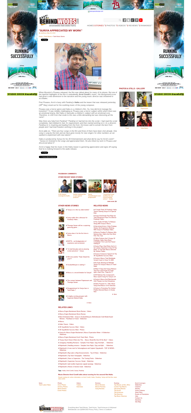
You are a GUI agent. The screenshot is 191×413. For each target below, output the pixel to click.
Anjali (127, 108)
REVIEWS (133, 25)
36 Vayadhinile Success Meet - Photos (72, 330)
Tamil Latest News (45, 385)
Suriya (76, 370)
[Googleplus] (132, 20)
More (89, 303)
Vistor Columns (140, 390)
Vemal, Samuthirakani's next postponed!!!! (94, 196)
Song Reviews (99, 388)
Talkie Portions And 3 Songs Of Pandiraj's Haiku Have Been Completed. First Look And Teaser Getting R (104, 241)
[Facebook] (124, 20)
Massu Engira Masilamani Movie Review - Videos (75, 311)
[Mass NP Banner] (95, 9)
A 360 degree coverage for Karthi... (64, 195)
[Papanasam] (144, 106)
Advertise (138, 400)
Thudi (127, 128)
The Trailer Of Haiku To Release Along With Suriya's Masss (105, 222)
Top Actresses (118, 392)
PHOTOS (111, 25)
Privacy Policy (93, 409)
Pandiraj (81, 370)
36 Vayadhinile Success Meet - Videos (72, 327)
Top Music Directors (120, 396)
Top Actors (117, 390)
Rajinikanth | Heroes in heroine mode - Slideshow (75, 367)
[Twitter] (128, 20)
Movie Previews (100, 387)
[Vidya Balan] (144, 126)
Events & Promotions (142, 394)
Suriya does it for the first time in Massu (77, 234)
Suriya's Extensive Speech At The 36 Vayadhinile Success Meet (105, 254)
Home (41, 36)
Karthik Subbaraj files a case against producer (79, 196)
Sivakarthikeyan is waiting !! (76, 265)
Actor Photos (62, 385)
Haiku (64, 370)
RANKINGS (146, 25)
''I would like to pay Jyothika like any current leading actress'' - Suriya (108, 197)
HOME (90, 25)
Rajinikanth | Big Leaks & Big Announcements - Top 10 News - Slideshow (83, 353)
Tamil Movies (48, 36)
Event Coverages (140, 383)
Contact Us (138, 398)
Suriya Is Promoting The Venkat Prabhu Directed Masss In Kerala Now (104, 289)
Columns (138, 387)
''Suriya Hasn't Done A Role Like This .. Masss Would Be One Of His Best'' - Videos (86, 340)
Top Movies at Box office (122, 385)
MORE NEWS (110, 201)
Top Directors (118, 394)
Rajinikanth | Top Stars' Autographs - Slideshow (75, 355)
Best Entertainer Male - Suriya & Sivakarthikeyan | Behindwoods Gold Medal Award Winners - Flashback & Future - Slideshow (86, 318)
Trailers (78, 385)
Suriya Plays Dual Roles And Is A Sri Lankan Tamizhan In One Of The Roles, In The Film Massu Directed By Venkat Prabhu (105, 248)
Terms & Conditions (105, 409)
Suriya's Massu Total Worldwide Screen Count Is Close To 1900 (104, 259)
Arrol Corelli (70, 370)
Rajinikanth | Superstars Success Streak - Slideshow (76, 361)
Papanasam (144, 108)
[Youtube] (141, 20)
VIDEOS (122, 25)
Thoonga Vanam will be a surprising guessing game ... (78, 226)
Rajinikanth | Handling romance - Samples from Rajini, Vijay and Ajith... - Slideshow (86, 345)
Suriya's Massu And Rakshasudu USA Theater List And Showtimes (105, 280)
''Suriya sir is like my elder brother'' (78, 210)
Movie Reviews (100, 385)
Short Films (138, 392)
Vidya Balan (144, 128)
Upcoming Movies (120, 388)
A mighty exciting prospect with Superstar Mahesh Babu (77, 297)
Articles (137, 388)
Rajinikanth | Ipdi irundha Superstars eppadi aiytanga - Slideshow (80, 364)
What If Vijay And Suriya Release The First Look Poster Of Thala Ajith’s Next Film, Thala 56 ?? (105, 270)
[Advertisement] (69, 166)
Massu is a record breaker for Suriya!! (79, 272)
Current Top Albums (120, 387)
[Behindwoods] (52, 412)
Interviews (79, 387)
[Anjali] (127, 106)
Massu (62, 321)
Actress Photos (63, 387)
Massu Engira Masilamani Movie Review (73, 314)
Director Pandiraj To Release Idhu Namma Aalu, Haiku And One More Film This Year (105, 234)
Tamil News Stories (59, 36)
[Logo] (59, 20)
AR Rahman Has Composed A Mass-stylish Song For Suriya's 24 (105, 276)
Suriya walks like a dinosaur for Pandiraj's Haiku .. (77, 218)
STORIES (99, 25)
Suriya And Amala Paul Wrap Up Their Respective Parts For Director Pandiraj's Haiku (105, 217)
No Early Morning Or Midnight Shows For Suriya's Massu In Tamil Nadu (105, 264)
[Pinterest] (136, 20)
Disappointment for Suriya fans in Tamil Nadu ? (78, 289)
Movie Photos (62, 388)
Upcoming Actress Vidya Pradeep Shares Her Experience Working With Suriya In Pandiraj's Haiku (105, 228)
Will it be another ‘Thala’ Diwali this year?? (78, 258)
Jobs (136, 396)
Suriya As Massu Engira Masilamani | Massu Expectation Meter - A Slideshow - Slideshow (85, 333)
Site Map (138, 402)
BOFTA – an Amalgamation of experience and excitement (76, 242)
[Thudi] (127, 126)
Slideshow (138, 385)
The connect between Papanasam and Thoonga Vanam (79, 281)
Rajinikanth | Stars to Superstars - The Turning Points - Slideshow (81, 358)
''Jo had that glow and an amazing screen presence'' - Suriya (78, 250)
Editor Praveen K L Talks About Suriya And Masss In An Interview (104, 284)
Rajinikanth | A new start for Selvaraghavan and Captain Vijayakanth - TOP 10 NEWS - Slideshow (87, 349)
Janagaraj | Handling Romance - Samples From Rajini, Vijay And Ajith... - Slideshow (86, 343)
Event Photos (62, 390)
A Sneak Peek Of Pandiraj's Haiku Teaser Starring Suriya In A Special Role (105, 211)
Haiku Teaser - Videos (67, 324)
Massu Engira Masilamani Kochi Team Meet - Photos (77, 337)
